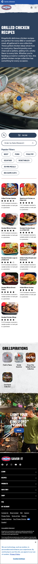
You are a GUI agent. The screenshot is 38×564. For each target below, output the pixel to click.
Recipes (4, 477)
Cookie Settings (19, 559)
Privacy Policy (5, 516)
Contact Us (4, 513)
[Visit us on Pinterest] (20, 465)
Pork (17, 154)
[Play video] (19, 98)
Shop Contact (14, 513)
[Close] (35, 542)
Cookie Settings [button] (6, 519)
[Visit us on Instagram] (11, 465)
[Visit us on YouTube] (16, 465)
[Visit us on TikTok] (7, 465)
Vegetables (23, 160)
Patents (24, 516)
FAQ (2, 502)
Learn (3, 471)
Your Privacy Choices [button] (19, 519)
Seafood (8, 160)
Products (4, 483)
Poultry (30, 154)
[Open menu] (36, 8)
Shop (3, 495)
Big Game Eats (10, 173)
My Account (5, 506)
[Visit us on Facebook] (2, 465)
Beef (6, 154)
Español (3, 522)
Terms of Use (16, 516)
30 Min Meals (10, 167)
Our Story (4, 489)
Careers (26, 513)
